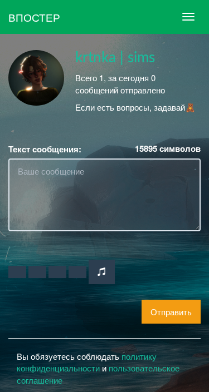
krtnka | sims (115, 58)
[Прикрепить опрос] (57, 272)
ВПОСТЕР (34, 16)
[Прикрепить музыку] (102, 272)
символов (168, 149)
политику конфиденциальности (87, 362)
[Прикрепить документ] (77, 272)
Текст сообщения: (44, 149)
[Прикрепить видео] (37, 272)
